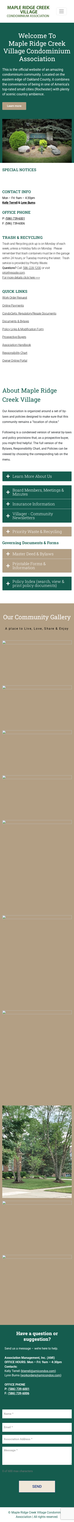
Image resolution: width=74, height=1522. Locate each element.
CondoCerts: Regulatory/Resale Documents (29, 313)
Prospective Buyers (14, 337)
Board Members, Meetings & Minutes (38, 492)
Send (37, 1486)
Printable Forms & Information (29, 565)
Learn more (14, 106)
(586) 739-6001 (15, 218)
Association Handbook (16, 345)
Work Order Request (14, 297)
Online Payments (13, 305)
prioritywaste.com (13, 272)
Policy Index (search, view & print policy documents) (38, 583)
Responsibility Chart (14, 353)
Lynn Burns (28, 202)
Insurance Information (34, 504)
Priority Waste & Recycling (37, 531)
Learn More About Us (32, 476)
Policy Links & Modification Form (23, 329)
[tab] (37, 476)
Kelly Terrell (9, 202)
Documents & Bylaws (15, 321)
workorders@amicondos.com (40, 1375)
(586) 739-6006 (18, 1393)
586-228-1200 (32, 268)
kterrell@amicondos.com (38, 1371)
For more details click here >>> (21, 277)
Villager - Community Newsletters (33, 515)
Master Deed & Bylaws (33, 553)
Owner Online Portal (14, 360)
